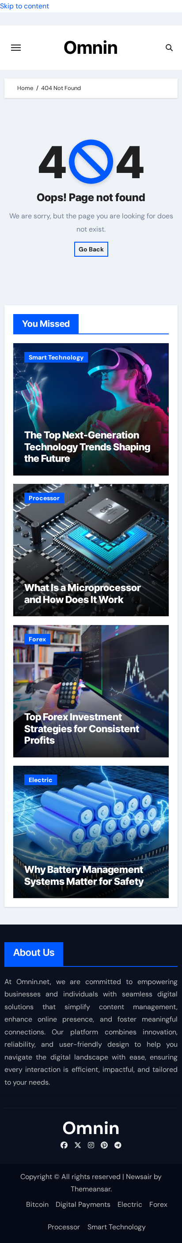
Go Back (91, 249)
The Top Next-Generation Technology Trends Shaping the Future (87, 446)
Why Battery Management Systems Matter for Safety (84, 875)
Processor (44, 498)
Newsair (139, 1176)
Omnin (91, 47)
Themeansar (90, 1189)
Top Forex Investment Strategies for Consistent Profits (81, 728)
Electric (41, 780)
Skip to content (24, 6)
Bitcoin (37, 1204)
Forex (37, 639)
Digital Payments (83, 1204)
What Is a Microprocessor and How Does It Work (82, 593)
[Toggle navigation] (16, 47)
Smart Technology (56, 357)
